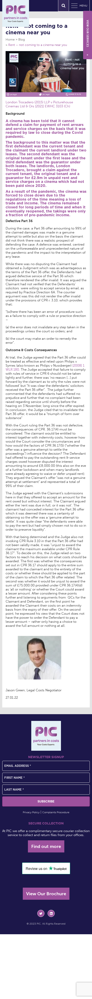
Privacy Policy (31, 812)
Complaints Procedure (55, 812)
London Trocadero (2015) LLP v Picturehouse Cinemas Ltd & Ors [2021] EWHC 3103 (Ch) (39, 104)
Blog (21, 39)
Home (10, 39)
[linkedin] (51, 913)
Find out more (46, 846)
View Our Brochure (46, 893)
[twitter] (40, 913)
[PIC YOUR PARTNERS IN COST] (46, 736)
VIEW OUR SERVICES (87, 38)
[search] (63, 5)
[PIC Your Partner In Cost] (15, 13)
